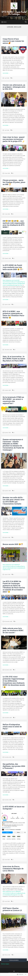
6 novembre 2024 (8, 717)
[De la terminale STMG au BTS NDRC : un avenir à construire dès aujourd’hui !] (14, 409)
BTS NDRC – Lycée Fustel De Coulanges (14, 13)
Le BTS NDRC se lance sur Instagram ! (14, 807)
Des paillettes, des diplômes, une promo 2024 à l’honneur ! (14, 766)
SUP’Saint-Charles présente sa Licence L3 (12, 909)
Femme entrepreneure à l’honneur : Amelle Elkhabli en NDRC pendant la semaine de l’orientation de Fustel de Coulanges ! (13, 444)
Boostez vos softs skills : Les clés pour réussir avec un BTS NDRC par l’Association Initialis (13, 500)
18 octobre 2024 (7, 757)
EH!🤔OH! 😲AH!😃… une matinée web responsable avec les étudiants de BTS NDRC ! (13, 224)
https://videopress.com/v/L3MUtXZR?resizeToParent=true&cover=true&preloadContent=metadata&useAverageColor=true (14, 893)
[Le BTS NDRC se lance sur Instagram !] (14, 826)
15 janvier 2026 (7, 258)
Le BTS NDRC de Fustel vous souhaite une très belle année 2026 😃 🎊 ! (13, 267)
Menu (5, 22)
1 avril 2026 (6, 78)
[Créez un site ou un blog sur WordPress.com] (14, 971)
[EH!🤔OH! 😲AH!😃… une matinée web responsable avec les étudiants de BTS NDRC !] (14, 232)
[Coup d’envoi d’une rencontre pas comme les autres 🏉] (14, 50)
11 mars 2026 (7, 214)
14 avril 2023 (7, 859)
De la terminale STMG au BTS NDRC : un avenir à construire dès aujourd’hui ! (13, 400)
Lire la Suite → (6, 73)
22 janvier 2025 (7, 490)
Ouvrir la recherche (25, 22)
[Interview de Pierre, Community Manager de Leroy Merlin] (14, 879)
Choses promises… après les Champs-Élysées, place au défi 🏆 (14, 182)
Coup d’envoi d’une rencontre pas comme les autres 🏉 (13, 41)
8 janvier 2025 (7, 537)
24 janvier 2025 (7, 432)
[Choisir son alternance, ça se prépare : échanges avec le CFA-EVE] (14, 99)
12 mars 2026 (7, 173)
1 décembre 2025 (8, 349)
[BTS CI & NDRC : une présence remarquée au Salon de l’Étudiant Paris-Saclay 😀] (14, 323)
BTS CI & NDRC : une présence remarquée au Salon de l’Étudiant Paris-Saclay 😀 (14, 314)
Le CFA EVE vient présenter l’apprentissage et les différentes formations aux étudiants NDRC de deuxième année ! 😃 (14, 681)
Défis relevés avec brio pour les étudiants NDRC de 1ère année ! (13, 630)
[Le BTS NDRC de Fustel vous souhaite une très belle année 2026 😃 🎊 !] (14, 275)
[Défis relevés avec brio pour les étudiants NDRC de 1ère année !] (14, 642)
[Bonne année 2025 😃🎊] (14, 554)
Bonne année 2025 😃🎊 (13, 544)
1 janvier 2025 (7, 574)
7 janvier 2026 (7, 304)
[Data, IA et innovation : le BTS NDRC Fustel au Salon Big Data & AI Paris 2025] (14, 366)
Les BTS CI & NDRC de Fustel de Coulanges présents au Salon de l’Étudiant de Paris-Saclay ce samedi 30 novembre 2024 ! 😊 (14, 586)
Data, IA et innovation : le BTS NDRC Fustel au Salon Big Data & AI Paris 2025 (14, 358)
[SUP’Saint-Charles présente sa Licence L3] (14, 922)
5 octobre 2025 (7, 390)
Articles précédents (14, 960)
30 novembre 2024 (8, 621)
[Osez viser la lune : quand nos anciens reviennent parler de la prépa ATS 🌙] (14, 147)
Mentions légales (5, 964)
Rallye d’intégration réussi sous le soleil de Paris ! (12, 726)
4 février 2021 (7, 954)
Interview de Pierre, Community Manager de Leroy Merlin (13, 868)
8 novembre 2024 (8, 669)
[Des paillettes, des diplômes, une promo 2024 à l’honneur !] (14, 773)
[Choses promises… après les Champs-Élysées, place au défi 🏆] (14, 189)
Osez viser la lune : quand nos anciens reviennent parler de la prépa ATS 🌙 (13, 139)
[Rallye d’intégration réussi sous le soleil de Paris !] (14, 733)
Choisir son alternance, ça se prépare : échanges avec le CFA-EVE (14, 87)
